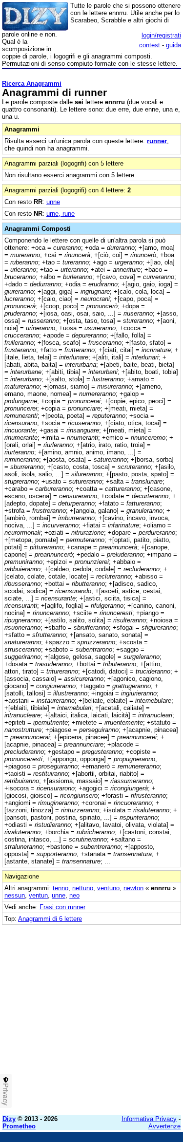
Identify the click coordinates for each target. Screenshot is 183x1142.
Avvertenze (164, 1126)
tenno (60, 888)
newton (133, 888)
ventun (38, 895)
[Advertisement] (91, 1016)
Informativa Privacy (149, 1119)
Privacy (6, 1094)
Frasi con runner (62, 907)
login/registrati (161, 35)
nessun (14, 895)
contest (149, 45)
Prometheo (19, 1126)
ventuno (108, 888)
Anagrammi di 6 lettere (50, 918)
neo (74, 895)
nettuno (82, 888)
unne (53, 202)
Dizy (9, 1119)
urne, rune (60, 213)
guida (173, 45)
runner (157, 141)
